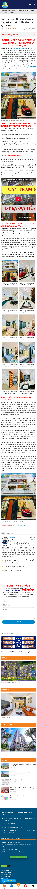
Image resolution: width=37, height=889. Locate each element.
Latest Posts (10, 533)
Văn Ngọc (12, 537)
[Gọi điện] (18, 885)
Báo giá (4, 888)
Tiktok (33, 888)
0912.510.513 (28, 590)
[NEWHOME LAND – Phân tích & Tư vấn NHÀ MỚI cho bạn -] (5, 4)
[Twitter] (34, 539)
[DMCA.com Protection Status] (6, 867)
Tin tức (7, 29)
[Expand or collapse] (34, 34)
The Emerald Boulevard (7, 874)
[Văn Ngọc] (5, 540)
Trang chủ (4, 10)
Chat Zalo (11, 888)
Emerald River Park (6, 876)
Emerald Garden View (6, 872)
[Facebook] (32, 539)
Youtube (25, 888)
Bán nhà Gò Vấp (14, 29)
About (3, 533)
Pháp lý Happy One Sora (17, 781)
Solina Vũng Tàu (5, 878)
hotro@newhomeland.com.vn (14, 829)
